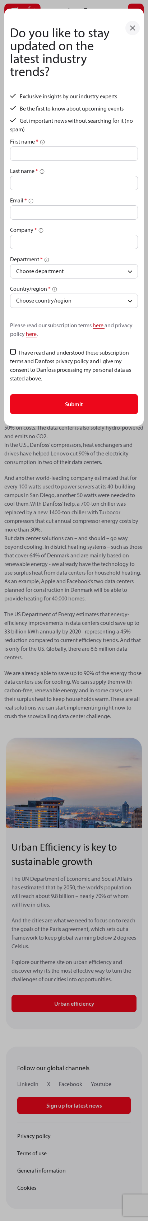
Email (18, 200)
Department (26, 259)
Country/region (30, 288)
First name (24, 141)
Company (23, 229)
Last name (24, 170)
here (99, 325)
